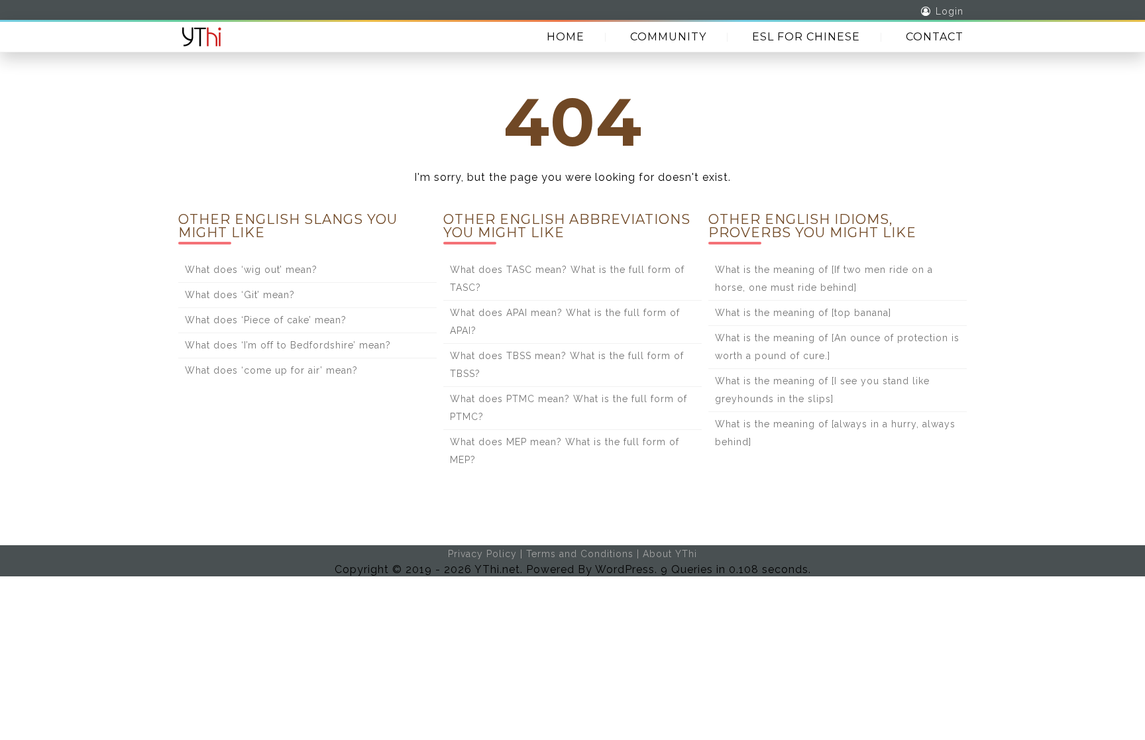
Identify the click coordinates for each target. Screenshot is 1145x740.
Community (668, 36)
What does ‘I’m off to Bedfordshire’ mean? (288, 345)
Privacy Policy (482, 554)
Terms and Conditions (579, 554)
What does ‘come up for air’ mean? (271, 370)
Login (949, 11)
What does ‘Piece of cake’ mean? (266, 320)
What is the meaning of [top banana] (803, 312)
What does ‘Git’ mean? (240, 295)
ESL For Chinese (806, 36)
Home (565, 36)
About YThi (670, 554)
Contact (934, 36)
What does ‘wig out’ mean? (251, 269)
